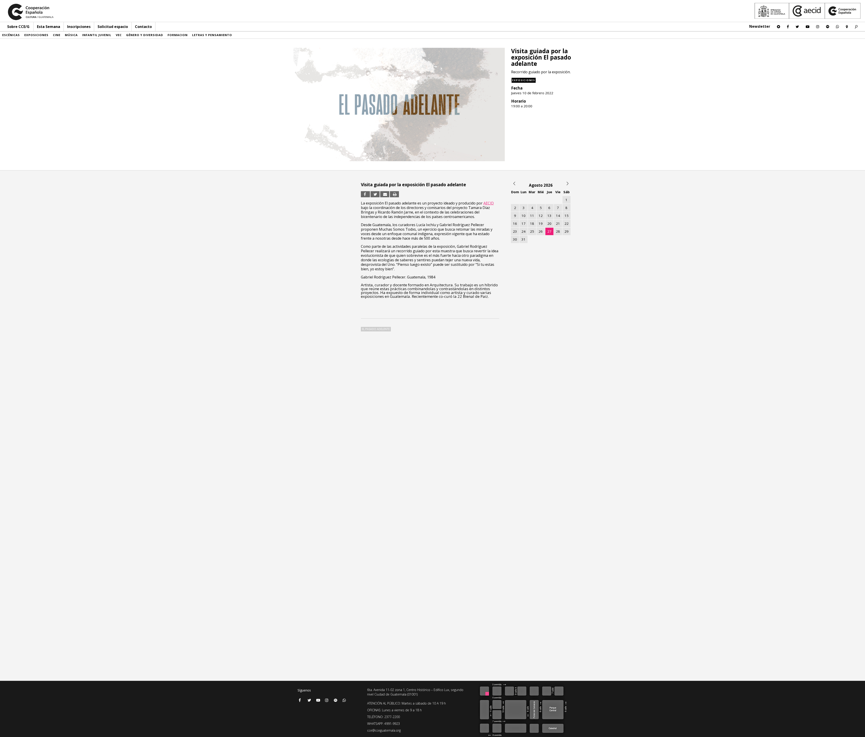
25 (532, 231)
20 (549, 223)
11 (532, 215)
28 (558, 231)
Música (71, 35)
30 (515, 239)
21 (558, 223)
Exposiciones (36, 35)
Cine (56, 35)
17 (523, 223)
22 (567, 223)
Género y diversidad (144, 35)
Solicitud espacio (113, 26)
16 (515, 223)
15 (567, 215)
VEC (119, 35)
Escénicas (11, 35)
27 (549, 231)
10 (523, 215)
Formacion (178, 35)
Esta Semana (48, 26)
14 (558, 215)
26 (541, 231)
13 (549, 215)
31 (523, 239)
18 (532, 223)
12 (541, 215)
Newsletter (759, 26)
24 (523, 231)
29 (567, 231)
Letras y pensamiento (212, 35)
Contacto (143, 26)
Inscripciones (79, 26)
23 (515, 231)
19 (541, 223)
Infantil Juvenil (96, 35)
